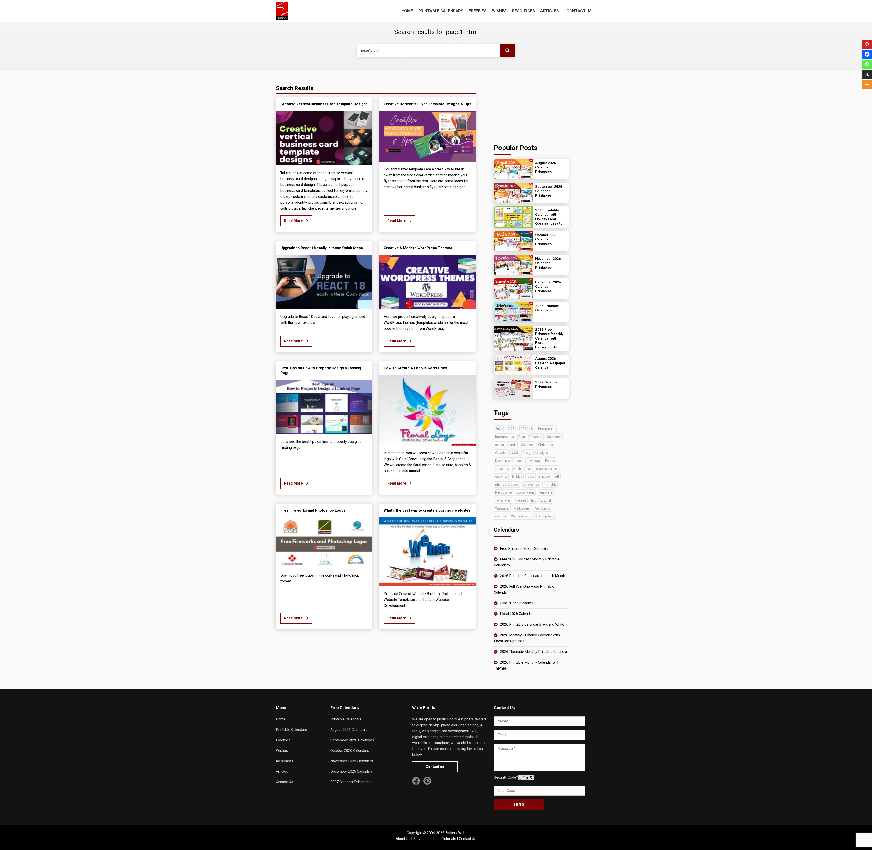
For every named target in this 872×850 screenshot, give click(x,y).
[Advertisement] (531, 105)
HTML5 (517, 476)
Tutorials (449, 839)
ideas (531, 476)
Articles (549, 10)
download (534, 460)
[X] (867, 74)
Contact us (435, 767)
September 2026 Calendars (352, 740)
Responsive (503, 492)
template (545, 492)
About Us (403, 839)
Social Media (525, 492)
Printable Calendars (440, 10)
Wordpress (545, 516)
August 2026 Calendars (348, 730)
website (501, 516)
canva (499, 445)
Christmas (545, 445)
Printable (550, 484)
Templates (503, 500)
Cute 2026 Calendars (516, 603)
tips (533, 500)
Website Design (522, 516)
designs (542, 453)
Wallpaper (502, 508)
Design (527, 453)
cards (512, 445)
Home (407, 10)
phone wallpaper (507, 484)
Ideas (434, 839)
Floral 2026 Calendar (516, 614)
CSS (515, 453)
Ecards (550, 460)
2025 (510, 429)
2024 (499, 429)
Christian (527, 445)
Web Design (542, 508)
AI (532, 429)
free (528, 468)
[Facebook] (867, 54)
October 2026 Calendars (349, 750)
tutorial (546, 500)
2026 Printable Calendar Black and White (532, 624)
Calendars (554, 437)
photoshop (531, 484)
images (544, 476)
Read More (294, 221)
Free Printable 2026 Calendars (524, 548)
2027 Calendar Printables (350, 782)
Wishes (499, 10)
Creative (501, 453)
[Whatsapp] (867, 64)
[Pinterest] (867, 44)
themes (520, 500)
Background (546, 429)
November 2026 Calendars (351, 761)
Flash (517, 468)
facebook (502, 468)
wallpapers (522, 508)
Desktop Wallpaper (508, 460)
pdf (556, 476)
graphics (501, 476)
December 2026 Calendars (351, 771)
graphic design (546, 468)
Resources (523, 10)
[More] (867, 84)
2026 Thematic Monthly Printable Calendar (533, 652)
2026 (522, 429)
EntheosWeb (455, 833)
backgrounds (504, 437)
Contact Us (579, 10)
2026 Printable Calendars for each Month (532, 576)
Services (420, 839)
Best (521, 437)
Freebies (477, 10)
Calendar (536, 437)
